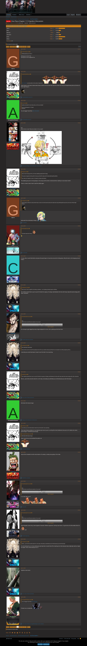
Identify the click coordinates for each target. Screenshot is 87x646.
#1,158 (79, 539)
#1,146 (79, 198)
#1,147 (79, 225)
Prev (8, 46)
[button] (17, 14)
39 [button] (52, 38)
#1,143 (79, 100)
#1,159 (79, 568)
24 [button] (52, 30)
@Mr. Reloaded (35, 110)
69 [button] (52, 28)
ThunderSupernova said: (26, 316)
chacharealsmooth (12, 275)
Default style (9, 638)
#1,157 (79, 510)
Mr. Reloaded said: (25, 228)
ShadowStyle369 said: (26, 74)
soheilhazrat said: (25, 287)
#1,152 (79, 371)
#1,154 (79, 423)
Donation (14, 14)
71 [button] (52, 36)
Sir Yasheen (13, 91)
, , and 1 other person (32, 165)
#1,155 (79, 452)
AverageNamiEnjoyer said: (27, 433)
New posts (8, 16)
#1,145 (79, 169)
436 (25, 46)
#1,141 (79, 49)
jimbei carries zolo (32, 23)
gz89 (13, 587)
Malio (13, 529)
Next (28, 46)
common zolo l (20, 23)
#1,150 (79, 313)
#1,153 (79, 400)
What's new (21, 14)
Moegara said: (24, 171)
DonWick (13, 304)
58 (17, 46)
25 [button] (52, 34)
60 (21, 46)
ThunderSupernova (13, 142)
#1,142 (79, 71)
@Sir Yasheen (24, 83)
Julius (13, 500)
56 (13, 46)
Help (78, 638)
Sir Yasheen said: (25, 200)
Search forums (13, 16)
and (27, 97)
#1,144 (79, 122)
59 (19, 46)
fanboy (13, 471)
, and (33, 623)
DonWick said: (24, 374)
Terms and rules (67, 638)
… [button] (23, 46)
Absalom (8, 23)
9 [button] (52, 32)
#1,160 (79, 597)
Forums (8, 14)
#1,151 (79, 342)
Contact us (61, 638)
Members (28, 14)
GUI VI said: (24, 103)
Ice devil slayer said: (25, 51)
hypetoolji (26, 23)
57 (15, 46)
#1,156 (79, 481)
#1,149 (79, 284)
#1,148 (79, 256)
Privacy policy (73, 638)
